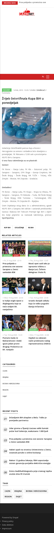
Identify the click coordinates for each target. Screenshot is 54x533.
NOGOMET (6, 90)
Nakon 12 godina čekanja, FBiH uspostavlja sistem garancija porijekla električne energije (29, 461)
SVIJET (5, 396)
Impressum (7, 528)
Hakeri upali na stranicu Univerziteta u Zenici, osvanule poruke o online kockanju (30, 451)
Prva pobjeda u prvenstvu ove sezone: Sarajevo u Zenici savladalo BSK (30, 440)
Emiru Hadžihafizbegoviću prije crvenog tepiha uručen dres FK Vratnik (30, 472)
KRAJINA (6, 377)
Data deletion (8, 525)
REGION (5, 390)
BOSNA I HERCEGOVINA (11, 383)
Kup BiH (7, 227)
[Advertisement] (27, 46)
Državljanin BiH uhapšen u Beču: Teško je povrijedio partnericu (28, 419)
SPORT (16, 255)
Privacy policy (7, 521)
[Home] (27, 12)
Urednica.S (41, 90)
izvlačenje (19, 227)
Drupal (15, 517)
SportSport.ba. (8, 218)
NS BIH (31, 227)
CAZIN (5, 371)
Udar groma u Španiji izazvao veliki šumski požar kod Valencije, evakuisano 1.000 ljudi (28, 429)
